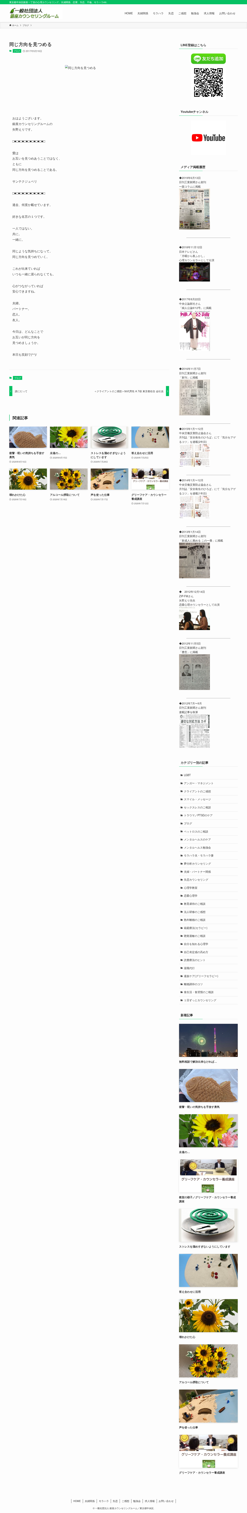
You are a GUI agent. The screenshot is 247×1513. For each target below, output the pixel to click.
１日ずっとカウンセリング (200, 1000)
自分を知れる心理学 (196, 944)
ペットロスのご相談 (196, 831)
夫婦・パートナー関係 (197, 871)
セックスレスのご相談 (197, 807)
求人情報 (150, 1501)
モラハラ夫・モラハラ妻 (199, 855)
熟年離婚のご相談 (195, 920)
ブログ (17, 50)
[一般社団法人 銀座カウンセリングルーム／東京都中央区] (36, 13)
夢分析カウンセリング (197, 863)
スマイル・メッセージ (197, 799)
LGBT (187, 775)
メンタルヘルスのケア (197, 839)
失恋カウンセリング (196, 879)
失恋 (115, 1501)
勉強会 (137, 1501)
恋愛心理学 (190, 895)
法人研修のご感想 (195, 912)
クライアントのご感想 (197, 791)
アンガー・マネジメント (199, 783)
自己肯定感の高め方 (196, 952)
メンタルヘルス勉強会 (197, 847)
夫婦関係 (90, 1501)
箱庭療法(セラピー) (195, 928)
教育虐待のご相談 (195, 904)
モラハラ (104, 1501)
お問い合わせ (166, 1501)
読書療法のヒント (195, 960)
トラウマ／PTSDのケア (198, 815)
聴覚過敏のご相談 (195, 936)
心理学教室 (190, 888)
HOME (77, 1501)
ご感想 (125, 1501)
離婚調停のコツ (193, 984)
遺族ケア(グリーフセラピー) (201, 976)
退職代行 (189, 968)
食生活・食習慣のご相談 (199, 992)
